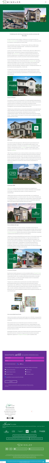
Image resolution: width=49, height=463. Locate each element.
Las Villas (23, 147)
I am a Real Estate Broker (10, 364)
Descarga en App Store (21, 449)
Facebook (25, 334)
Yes (22, 364)
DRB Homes (10, 188)
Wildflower (14, 150)
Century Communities (12, 232)
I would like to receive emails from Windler (14, 377)
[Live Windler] (11, 2)
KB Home (28, 371)
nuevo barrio (16, 53)
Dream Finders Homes (10, 371)
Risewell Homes (37, 273)
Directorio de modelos (35, 438)
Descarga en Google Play (37, 449)
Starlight (29, 145)
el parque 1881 (32, 60)
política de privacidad (19, 457)
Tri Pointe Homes (29, 374)
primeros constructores (12, 40)
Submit (11, 381)
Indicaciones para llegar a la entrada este (18, 438)
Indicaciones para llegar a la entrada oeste (24, 435)
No (19, 364)
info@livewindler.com (24, 462)
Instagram (20, 334)
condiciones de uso (31, 457)
